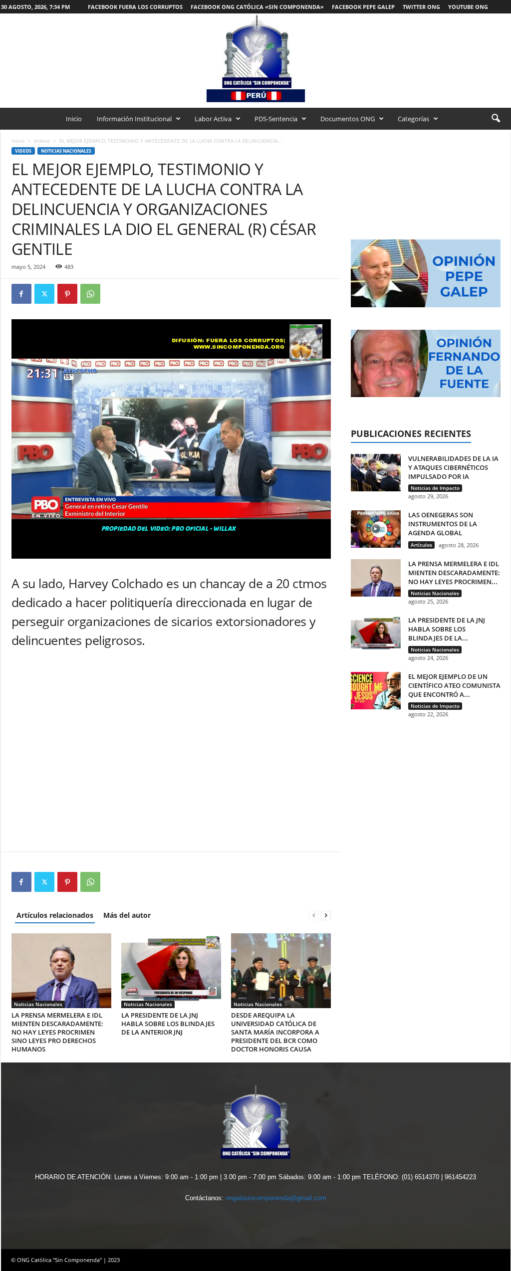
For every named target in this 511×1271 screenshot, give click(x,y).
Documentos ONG (347, 118)
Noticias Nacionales (66, 151)
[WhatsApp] (90, 294)
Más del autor (127, 915)
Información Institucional (134, 118)
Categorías (413, 118)
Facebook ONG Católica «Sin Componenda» (257, 6)
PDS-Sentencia (276, 118)
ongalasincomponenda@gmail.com (276, 1198)
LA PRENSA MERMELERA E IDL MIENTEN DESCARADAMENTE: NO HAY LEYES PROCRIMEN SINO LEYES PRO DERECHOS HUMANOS (57, 1032)
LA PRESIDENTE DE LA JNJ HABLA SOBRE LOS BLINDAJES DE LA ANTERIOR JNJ (168, 1024)
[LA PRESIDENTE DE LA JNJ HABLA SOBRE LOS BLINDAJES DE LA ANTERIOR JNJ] (171, 970)
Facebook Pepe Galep (363, 6)
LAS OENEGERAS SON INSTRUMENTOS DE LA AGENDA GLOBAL (442, 523)
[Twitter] (44, 294)
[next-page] (326, 915)
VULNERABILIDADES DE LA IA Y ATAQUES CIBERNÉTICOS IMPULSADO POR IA (453, 467)
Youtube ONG (468, 6)
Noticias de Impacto (435, 487)
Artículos (421, 544)
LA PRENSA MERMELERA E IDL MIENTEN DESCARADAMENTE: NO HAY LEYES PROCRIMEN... (454, 572)
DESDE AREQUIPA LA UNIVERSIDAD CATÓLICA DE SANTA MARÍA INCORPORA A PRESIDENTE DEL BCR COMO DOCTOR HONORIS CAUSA (275, 1032)
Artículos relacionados (54, 915)
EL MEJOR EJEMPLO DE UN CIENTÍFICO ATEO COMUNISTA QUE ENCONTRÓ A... (454, 685)
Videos (42, 140)
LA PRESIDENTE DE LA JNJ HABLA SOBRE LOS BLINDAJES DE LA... (446, 629)
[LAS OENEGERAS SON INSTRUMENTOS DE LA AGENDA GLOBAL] (376, 529)
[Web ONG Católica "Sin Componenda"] (255, 58)
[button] (496, 119)
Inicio (74, 118)
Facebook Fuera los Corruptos (135, 6)
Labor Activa (213, 118)
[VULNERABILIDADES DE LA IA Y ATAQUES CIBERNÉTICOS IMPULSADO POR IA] (376, 472)
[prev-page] (314, 915)
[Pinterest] (67, 294)
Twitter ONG (421, 6)
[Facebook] (21, 294)
